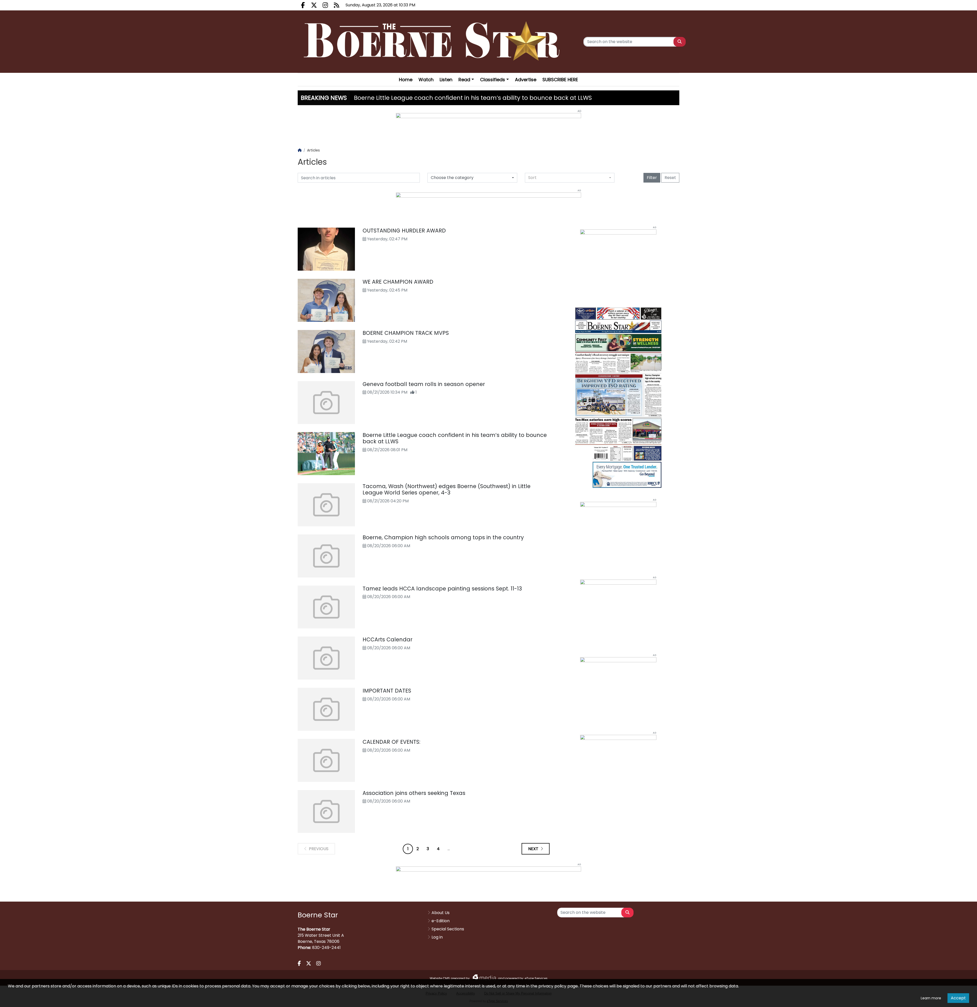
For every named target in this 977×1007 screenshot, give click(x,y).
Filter (652, 178)
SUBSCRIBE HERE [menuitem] (560, 79)
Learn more (931, 998)
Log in (437, 937)
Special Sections (448, 929)
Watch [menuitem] (426, 79)
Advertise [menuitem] (525, 79)
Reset (670, 178)
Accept (958, 998)
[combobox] (570, 178)
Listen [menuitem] (446, 79)
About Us (441, 913)
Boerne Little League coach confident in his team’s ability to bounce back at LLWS (473, 98)
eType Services (536, 978)
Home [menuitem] (405, 79)
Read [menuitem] (464, 79)
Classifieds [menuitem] (492, 79)
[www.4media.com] (483, 977)
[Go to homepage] (433, 41)
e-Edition (441, 921)
